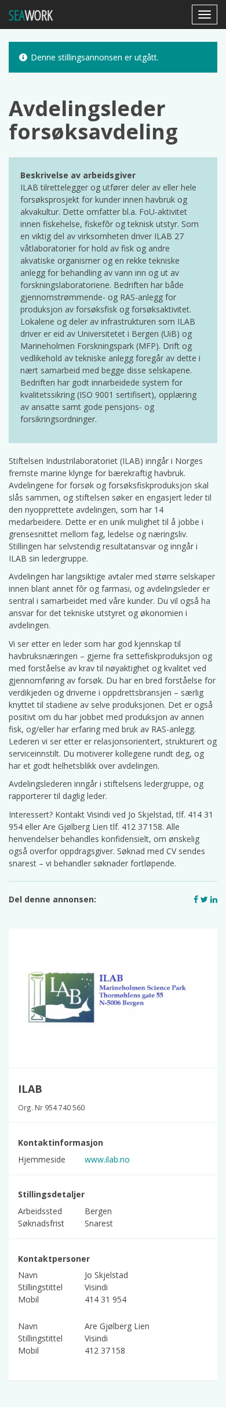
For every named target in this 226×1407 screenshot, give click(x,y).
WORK (31, 14)
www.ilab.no (107, 1159)
